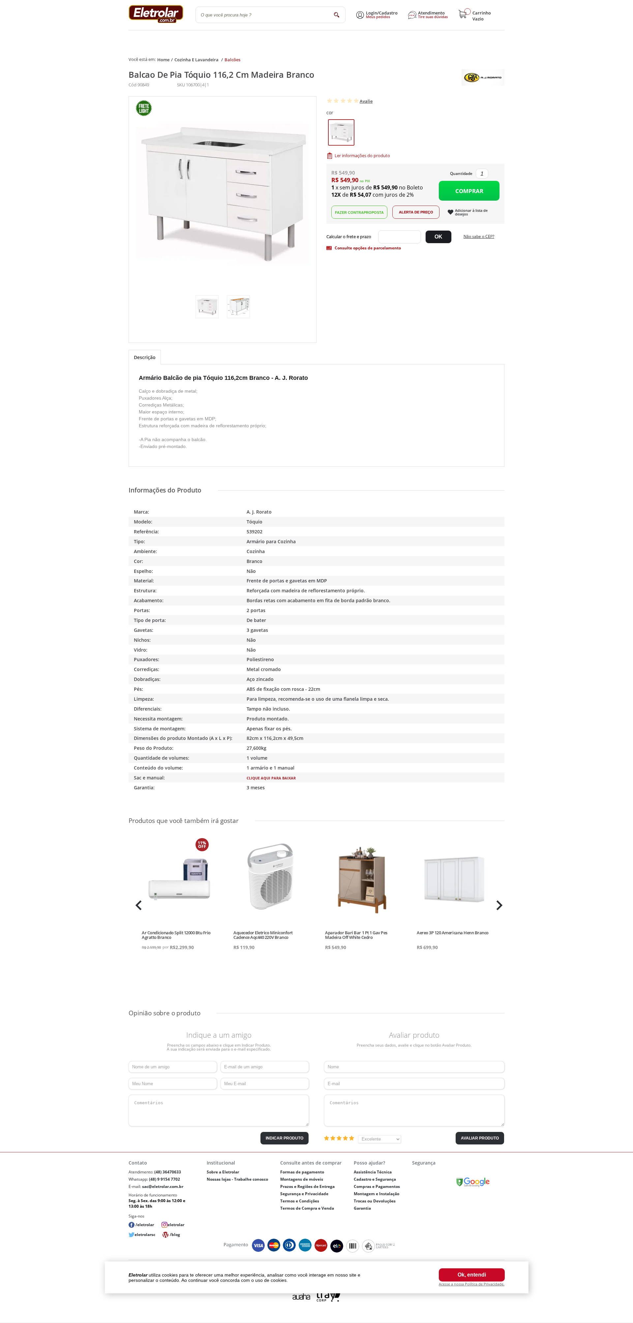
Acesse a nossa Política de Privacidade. (471, 1283)
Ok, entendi (472, 1275)
